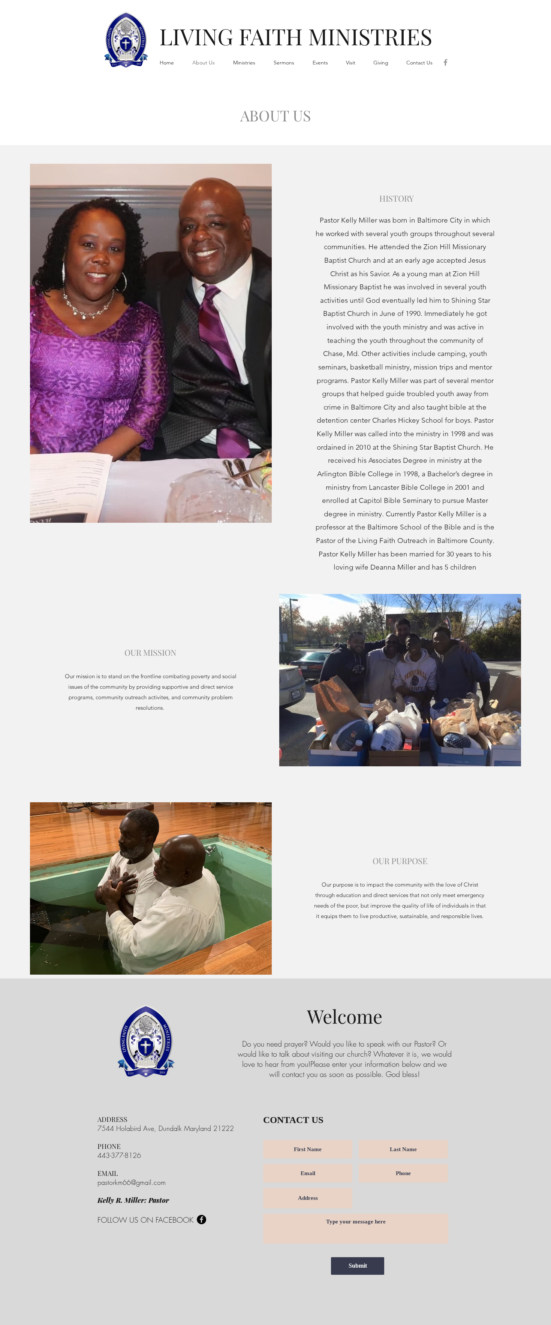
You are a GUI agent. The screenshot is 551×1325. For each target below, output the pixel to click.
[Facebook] (445, 62)
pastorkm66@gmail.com (131, 1182)
